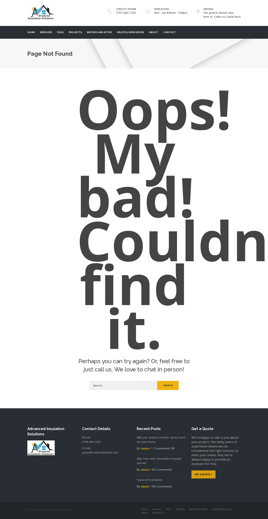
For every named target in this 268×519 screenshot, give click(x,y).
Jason (145, 448)
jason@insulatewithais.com (100, 452)
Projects (75, 32)
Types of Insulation (149, 480)
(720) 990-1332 (91, 442)
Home (31, 32)
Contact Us (158, 512)
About (153, 32)
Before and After (99, 32)
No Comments (162, 469)
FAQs (60, 32)
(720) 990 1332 (126, 12)
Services (46, 32)
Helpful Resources (130, 32)
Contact (169, 32)
